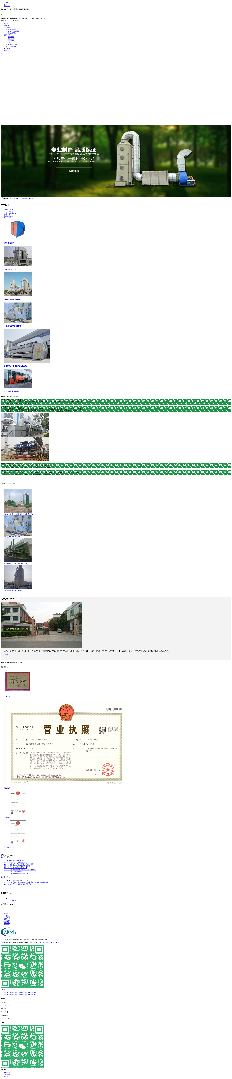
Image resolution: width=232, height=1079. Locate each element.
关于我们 (7, 2)
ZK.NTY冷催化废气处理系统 (15, 366)
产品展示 (7, 27)
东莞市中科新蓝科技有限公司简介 (18, 884)
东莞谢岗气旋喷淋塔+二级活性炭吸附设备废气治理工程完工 (27, 882)
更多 (2, 857)
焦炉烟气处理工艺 (13, 871)
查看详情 (7, 654)
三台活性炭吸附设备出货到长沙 (17, 880)
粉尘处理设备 (12, 29)
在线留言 (7, 48)
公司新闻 (11, 37)
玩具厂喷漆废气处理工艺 (15, 868)
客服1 (34, 992)
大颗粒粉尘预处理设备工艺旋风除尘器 (20, 870)
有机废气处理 (12, 44)
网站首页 (7, 23)
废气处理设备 (12, 33)
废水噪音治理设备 (14, 31)
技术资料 (11, 40)
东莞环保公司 (14, 198)
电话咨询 (7, 1072)
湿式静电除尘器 (10, 269)
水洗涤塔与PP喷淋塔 (14, 860)
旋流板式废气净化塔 (12, 300)
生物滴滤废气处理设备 (13, 326)
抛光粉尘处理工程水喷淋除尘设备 (18, 862)
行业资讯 (11, 39)
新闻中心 (7, 35)
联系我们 (7, 6)
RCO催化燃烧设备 (11, 391)
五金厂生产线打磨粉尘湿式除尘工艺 (19, 864)
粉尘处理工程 (12, 46)
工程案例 (7, 42)
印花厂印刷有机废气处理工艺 (17, 866)
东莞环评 (30, 198)
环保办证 (7, 215)
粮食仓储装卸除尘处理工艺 (16, 873)
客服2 (34, 994)
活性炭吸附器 (22, 198)
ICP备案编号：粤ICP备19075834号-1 (49, 942)
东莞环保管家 (8, 217)
